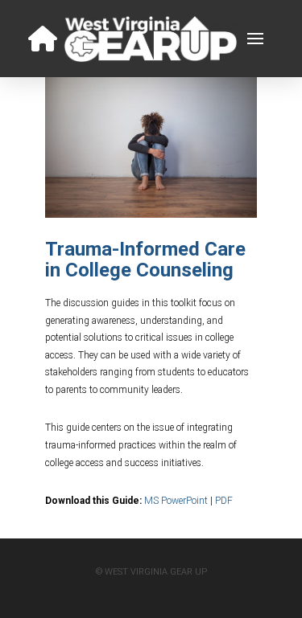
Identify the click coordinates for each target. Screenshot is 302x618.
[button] (255, 38)
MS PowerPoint (176, 500)
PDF (224, 500)
